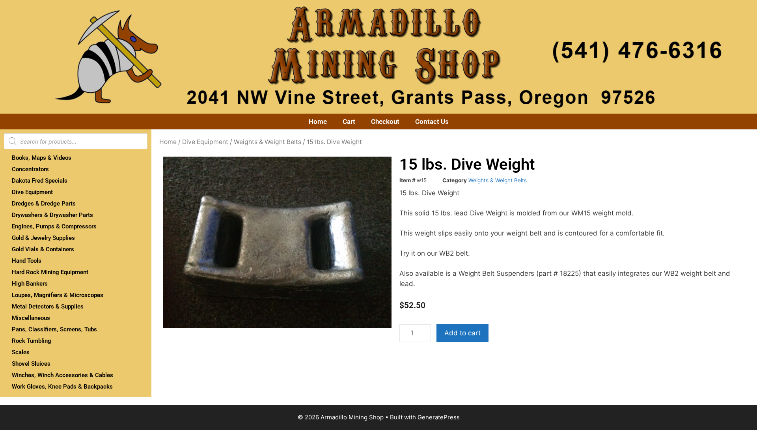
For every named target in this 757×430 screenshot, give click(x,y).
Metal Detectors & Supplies (48, 306)
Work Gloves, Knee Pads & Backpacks (62, 386)
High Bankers (30, 283)
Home (318, 121)
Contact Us (432, 121)
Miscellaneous (31, 318)
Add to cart (462, 333)
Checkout (385, 121)
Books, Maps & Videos (41, 157)
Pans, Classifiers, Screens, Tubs (54, 329)
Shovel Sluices (31, 363)
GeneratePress (439, 417)
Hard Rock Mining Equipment (50, 272)
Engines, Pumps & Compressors (54, 226)
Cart (349, 121)
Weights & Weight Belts (267, 142)
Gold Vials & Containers (43, 249)
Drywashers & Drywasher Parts (52, 215)
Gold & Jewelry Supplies (43, 237)
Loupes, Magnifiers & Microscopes (57, 295)
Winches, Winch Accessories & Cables (62, 375)
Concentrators (30, 169)
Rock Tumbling (31, 340)
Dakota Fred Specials (39, 180)
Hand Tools (26, 260)
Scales (21, 352)
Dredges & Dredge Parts (44, 203)
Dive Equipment (32, 192)
